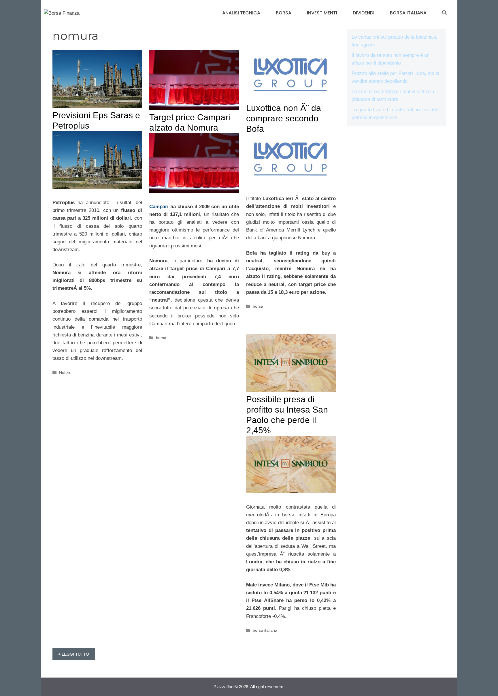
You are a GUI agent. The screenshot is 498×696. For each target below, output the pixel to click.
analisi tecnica (241, 13)
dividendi (363, 13)
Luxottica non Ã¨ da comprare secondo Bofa (283, 118)
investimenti (322, 13)
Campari (159, 206)
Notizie (65, 372)
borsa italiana (408, 13)
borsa (283, 13)
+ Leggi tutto (73, 654)
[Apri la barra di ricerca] (444, 13)
